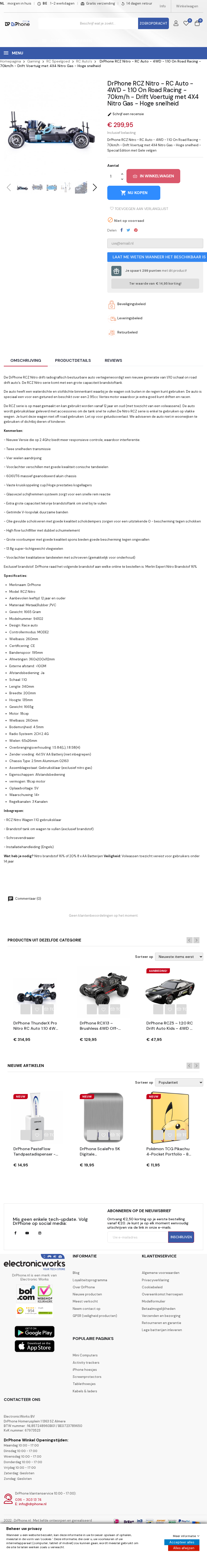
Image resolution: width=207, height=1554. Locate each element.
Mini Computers (85, 1355)
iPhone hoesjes (85, 1370)
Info (163, 6)
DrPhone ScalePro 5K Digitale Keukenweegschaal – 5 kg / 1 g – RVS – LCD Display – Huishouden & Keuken (102, 1151)
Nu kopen (133, 193)
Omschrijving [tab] (25, 360)
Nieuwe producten (87, 1294)
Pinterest (136, 230)
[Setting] (176, 23)
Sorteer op (144, 957)
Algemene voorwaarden (160, 1273)
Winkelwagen (187, 6)
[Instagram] (39, 1233)
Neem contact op (86, 1309)
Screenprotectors (87, 1377)
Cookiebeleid (152, 1287)
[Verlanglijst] (186, 23)
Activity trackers (86, 1363)
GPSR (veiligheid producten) (95, 1316)
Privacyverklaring (155, 1280)
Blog (76, 1273)
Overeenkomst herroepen (162, 1294)
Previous (190, 940)
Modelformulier (153, 1301)
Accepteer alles (181, 1542)
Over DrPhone (84, 1287)
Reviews (113, 360)
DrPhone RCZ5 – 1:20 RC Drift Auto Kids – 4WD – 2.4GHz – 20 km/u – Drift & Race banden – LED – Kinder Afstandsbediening (169, 1026)
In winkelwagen (157, 176)
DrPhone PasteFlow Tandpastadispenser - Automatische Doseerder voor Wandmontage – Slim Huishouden (34, 1151)
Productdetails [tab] (73, 360)
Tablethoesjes (84, 1384)
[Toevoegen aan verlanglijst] (37, 1009)
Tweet (128, 230)
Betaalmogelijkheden (158, 1309)
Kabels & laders (85, 1391)
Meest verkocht (85, 1301)
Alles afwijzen (183, 1548)
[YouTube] (27, 1233)
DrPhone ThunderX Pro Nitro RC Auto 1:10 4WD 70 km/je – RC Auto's (35, 1026)
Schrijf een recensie (125, 114)
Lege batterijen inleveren (162, 1330)
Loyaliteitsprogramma (90, 1280)
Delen (121, 230)
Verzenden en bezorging (161, 1316)
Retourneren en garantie (161, 1323)
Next (196, 940)
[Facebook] (15, 1233)
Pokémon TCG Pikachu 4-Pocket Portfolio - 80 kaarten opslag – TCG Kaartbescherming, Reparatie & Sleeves (168, 1151)
